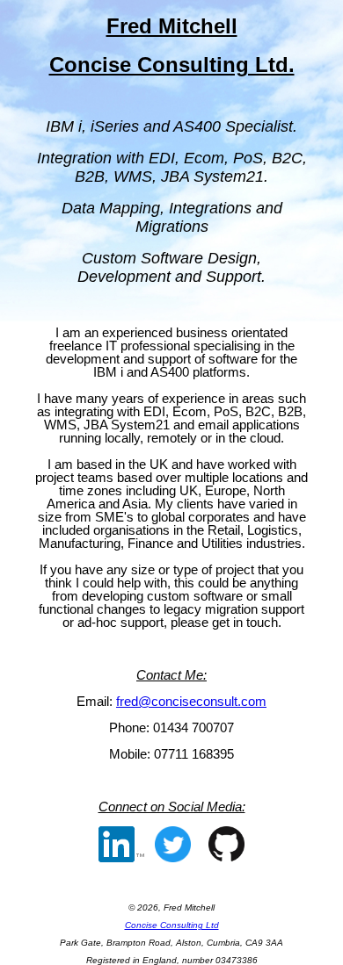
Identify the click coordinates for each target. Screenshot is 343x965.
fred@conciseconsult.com (191, 701)
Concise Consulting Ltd (172, 925)
